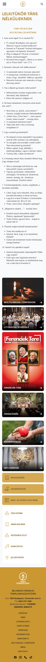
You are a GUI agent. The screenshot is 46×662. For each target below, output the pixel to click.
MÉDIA (23, 647)
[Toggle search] (42, 4)
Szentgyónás (23, 626)
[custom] (15, 657)
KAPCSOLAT (23, 651)
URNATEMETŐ (23, 638)
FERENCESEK (23, 630)
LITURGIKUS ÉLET (23, 621)
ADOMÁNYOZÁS (23, 634)
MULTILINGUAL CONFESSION (23, 643)
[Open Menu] (4, 4)
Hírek (23, 617)
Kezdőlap (23, 613)
